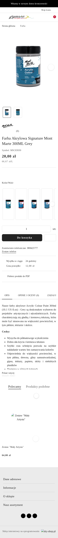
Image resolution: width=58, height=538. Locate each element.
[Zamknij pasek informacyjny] (54, 3)
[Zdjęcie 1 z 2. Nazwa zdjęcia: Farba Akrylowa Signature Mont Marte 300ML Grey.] (7, 112)
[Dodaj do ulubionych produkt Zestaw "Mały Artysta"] (36, 395)
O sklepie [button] (8, 496)
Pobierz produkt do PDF (18, 276)
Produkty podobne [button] (38, 386)
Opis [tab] (7, 295)
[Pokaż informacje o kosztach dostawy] (37, 266)
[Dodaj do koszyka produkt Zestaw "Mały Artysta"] (36, 439)
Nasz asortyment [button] (13, 504)
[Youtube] (35, 516)
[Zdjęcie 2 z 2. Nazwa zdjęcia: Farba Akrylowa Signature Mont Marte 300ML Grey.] (18, 112)
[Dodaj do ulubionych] (50, 237)
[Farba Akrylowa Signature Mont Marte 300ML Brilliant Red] (21, 204)
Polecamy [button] (14, 386)
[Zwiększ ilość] (48, 229)
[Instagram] (29, 516)
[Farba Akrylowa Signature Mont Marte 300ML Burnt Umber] (47, 204)
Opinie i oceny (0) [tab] (28, 295)
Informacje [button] (9, 487)
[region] (29, 204)
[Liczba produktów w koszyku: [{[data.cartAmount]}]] (52, 17)
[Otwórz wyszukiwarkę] (42, 17)
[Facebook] (23, 516)
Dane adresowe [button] (12, 479)
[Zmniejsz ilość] (4, 229)
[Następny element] (52, 204)
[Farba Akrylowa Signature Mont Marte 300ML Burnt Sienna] (34, 204)
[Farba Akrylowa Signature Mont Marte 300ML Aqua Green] (8, 204)
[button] (51, 67)
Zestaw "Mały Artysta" (13, 447)
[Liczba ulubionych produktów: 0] (47, 17)
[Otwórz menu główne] (4, 17)
